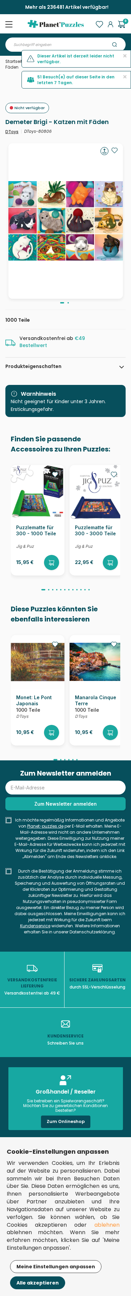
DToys (11, 132)
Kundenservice (35, 926)
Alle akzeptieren (37, 1282)
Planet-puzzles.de (45, 826)
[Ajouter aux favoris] (115, 150)
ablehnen (107, 1225)
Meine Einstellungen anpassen (55, 1266)
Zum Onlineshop (66, 1121)
